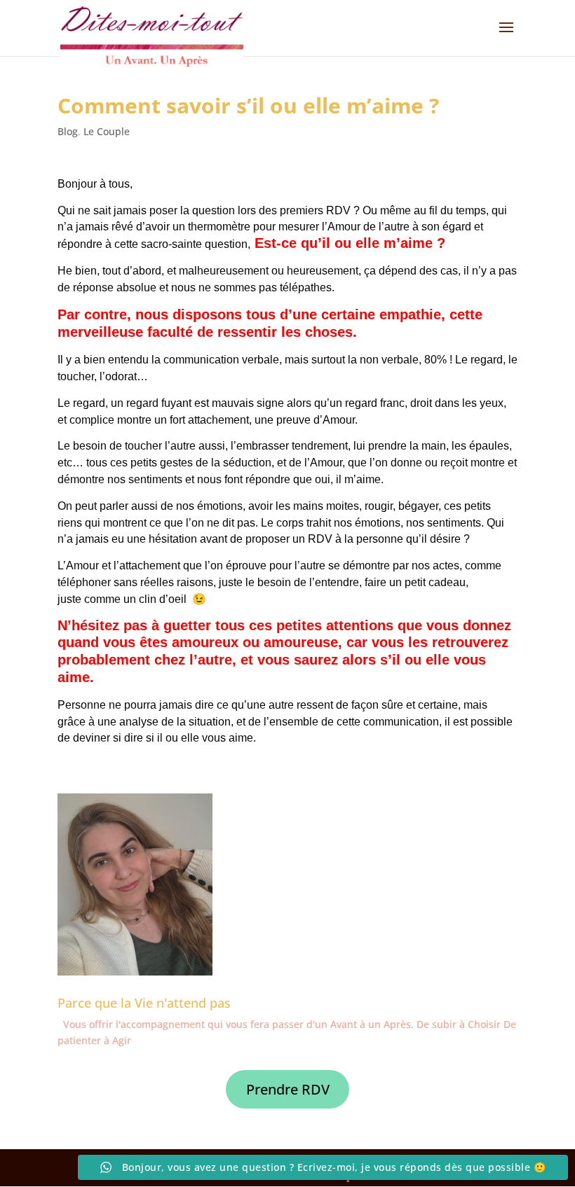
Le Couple (106, 131)
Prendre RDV (288, 1089)
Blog (68, 131)
